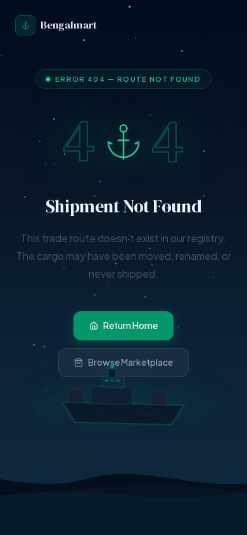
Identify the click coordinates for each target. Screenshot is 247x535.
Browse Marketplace (130, 362)
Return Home (130, 325)
